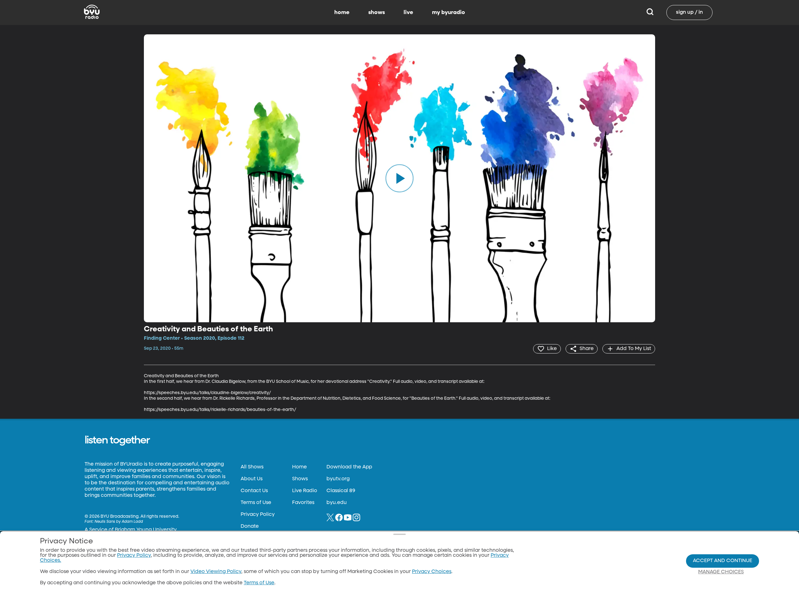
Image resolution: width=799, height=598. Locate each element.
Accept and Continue (722, 560)
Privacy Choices (431, 571)
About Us (251, 479)
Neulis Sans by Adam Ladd (119, 522)
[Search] (650, 12)
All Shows (252, 467)
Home (299, 467)
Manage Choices (721, 572)
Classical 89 (340, 490)
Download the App (349, 467)
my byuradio (448, 12)
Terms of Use (256, 502)
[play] (399, 178)
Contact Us (254, 490)
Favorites (303, 502)
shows (376, 12)
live (408, 12)
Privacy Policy (258, 514)
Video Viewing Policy (215, 571)
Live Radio (304, 490)
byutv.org (338, 479)
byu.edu (336, 502)
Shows (300, 479)
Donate (250, 526)
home (342, 12)
